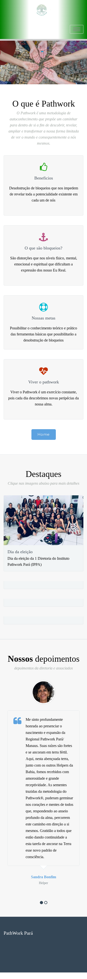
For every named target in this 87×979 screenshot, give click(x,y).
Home (43, 434)
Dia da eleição (20, 551)
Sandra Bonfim (43, 877)
